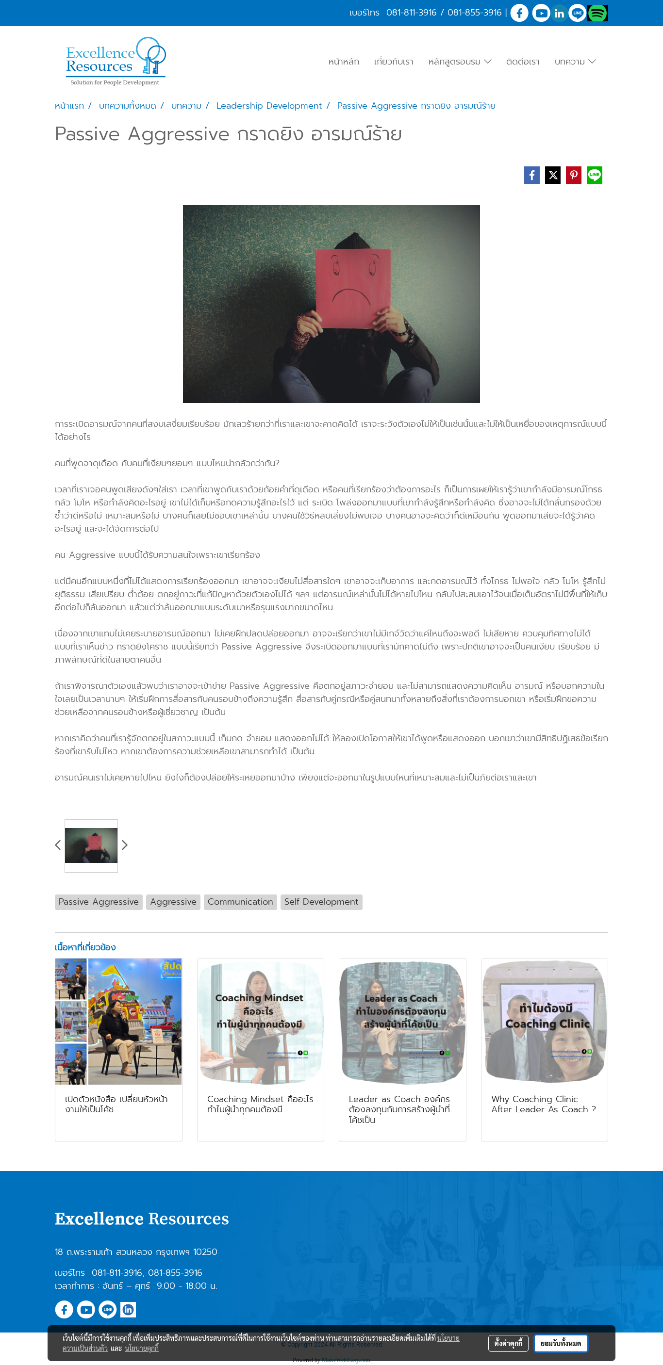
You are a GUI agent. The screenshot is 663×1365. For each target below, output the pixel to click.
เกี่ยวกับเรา (394, 61)
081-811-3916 (411, 12)
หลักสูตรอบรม (456, 61)
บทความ (571, 61)
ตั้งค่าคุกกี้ (508, 1343)
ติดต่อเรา (523, 61)
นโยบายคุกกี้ (142, 1348)
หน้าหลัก (344, 61)
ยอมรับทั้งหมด (561, 1343)
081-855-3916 (475, 12)
